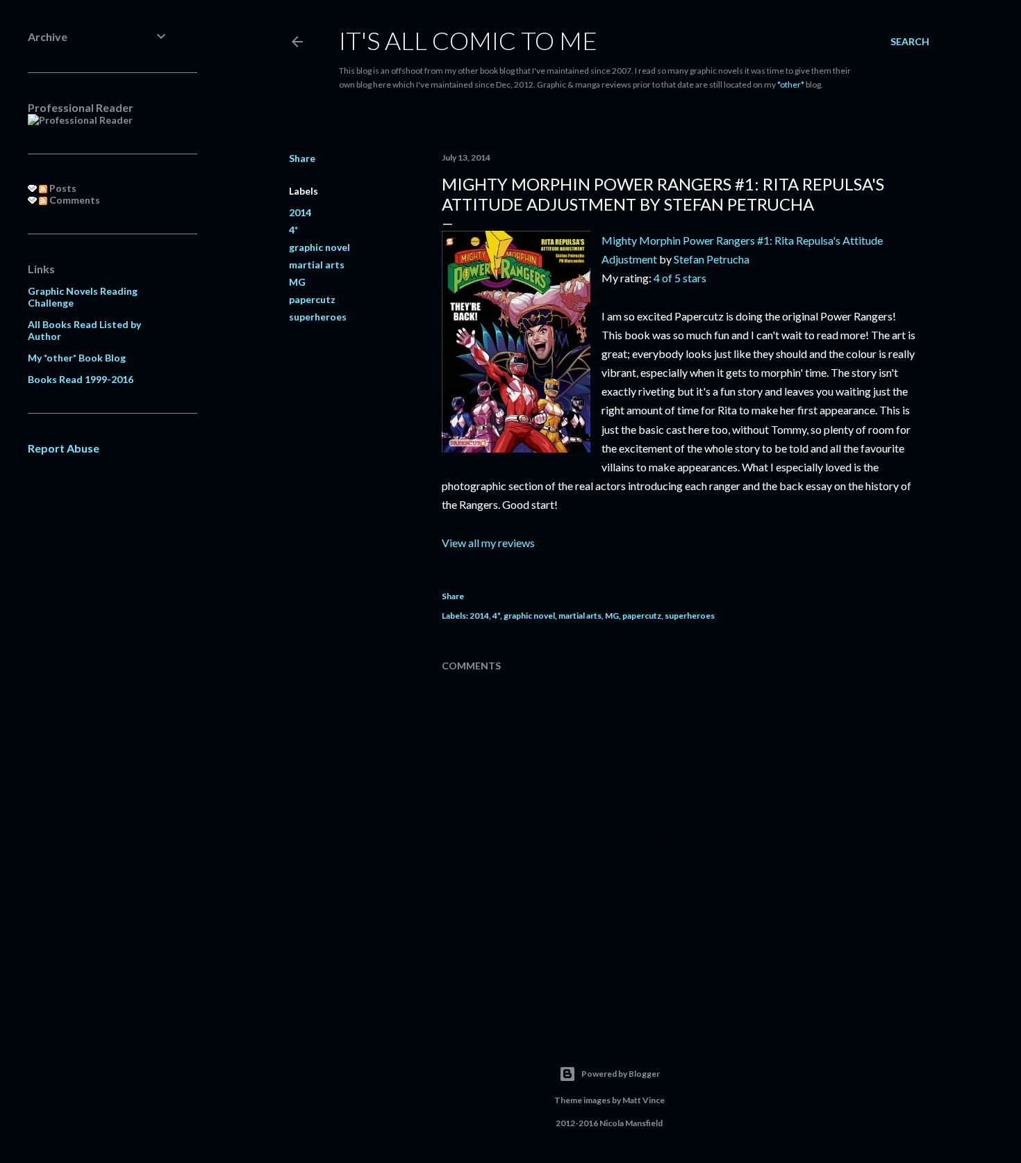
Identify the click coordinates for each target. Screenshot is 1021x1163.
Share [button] (302, 158)
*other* (790, 84)
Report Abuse (63, 448)
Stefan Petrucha (711, 259)
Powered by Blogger (620, 1073)
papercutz (312, 299)
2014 (300, 212)
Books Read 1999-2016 (80, 379)
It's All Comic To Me (468, 40)
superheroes (318, 317)
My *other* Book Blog (77, 358)
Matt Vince (643, 1100)
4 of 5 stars (680, 277)
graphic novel (319, 247)
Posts (61, 188)
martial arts (317, 264)
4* (293, 230)
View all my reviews (488, 542)
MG (297, 282)
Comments (73, 200)
